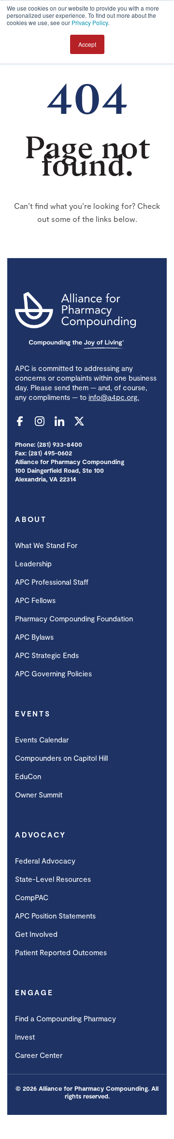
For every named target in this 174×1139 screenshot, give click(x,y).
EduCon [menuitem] (28, 776)
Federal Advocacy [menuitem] (45, 860)
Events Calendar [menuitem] (42, 739)
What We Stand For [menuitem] (46, 545)
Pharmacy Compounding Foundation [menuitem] (74, 618)
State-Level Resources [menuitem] (53, 879)
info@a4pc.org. (113, 397)
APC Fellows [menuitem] (35, 600)
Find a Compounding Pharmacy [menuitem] (65, 1018)
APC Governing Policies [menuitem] (53, 673)
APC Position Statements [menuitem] (55, 915)
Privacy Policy (90, 22)
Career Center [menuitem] (38, 1055)
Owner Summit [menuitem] (38, 794)
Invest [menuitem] (25, 1036)
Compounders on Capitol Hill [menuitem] (61, 758)
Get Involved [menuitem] (36, 934)
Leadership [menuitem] (33, 563)
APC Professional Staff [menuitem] (51, 581)
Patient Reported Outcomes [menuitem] (61, 952)
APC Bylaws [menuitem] (34, 636)
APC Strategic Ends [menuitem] (47, 655)
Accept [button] (87, 44)
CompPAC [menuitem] (31, 897)
